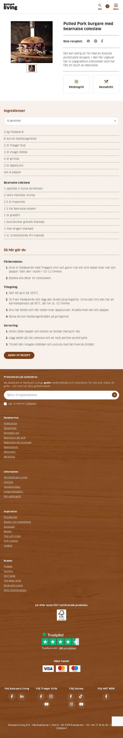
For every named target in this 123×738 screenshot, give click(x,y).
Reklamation (11, 447)
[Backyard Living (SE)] (11, 6)
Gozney (8, 571)
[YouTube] (46, 704)
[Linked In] (22, 696)
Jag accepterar (16, 403)
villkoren (31, 403)
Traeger (8, 566)
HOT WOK (9, 576)
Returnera (9, 451)
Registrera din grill (14, 437)
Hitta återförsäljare (15, 590)
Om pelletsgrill (12, 496)
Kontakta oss (11, 433)
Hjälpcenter (10, 423)
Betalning (9, 456)
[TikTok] (81, 696)
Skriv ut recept (19, 355)
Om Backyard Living (15, 477)
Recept (8, 531)
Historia (8, 482)
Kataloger (9, 526)
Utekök (8, 545)
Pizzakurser (10, 517)
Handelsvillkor (12, 487)
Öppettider (10, 428)
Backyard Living (13, 585)
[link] (107, 6)
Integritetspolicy (13, 491)
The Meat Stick (12, 580)
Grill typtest (11, 540)
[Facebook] (12, 696)
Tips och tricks (12, 536)
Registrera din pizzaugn (18, 442)
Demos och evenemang (17, 522)
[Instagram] (51, 696)
